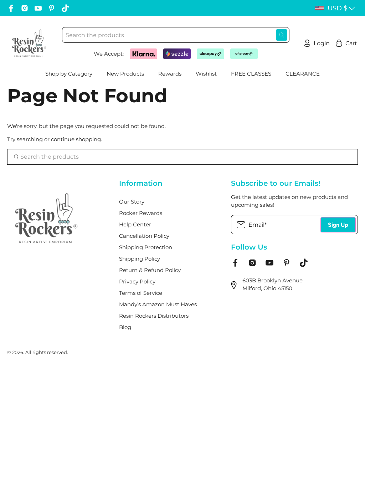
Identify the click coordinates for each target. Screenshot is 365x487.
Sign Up (338, 224)
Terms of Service (140, 292)
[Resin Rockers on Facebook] (11, 8)
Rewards (169, 73)
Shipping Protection (145, 247)
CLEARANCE (303, 73)
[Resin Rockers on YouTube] (38, 8)
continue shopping (76, 139)
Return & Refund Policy (150, 270)
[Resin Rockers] (29, 43)
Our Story (131, 201)
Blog (125, 327)
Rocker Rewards (140, 213)
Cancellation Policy (144, 235)
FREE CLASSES (251, 73)
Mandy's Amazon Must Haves (158, 304)
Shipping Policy (139, 258)
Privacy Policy (137, 281)
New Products (125, 73)
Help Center (135, 224)
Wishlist (206, 73)
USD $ (338, 8)
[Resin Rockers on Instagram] (25, 8)
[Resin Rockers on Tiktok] (65, 8)
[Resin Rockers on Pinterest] (52, 8)
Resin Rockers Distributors (154, 315)
